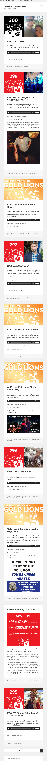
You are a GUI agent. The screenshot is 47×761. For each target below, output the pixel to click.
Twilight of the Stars (11, 298)
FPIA (12, 743)
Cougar (30, 496)
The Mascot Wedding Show (15, 6)
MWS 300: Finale (15, 41)
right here (36, 280)
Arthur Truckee (16, 724)
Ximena (35, 173)
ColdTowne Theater (33, 680)
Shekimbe (11, 234)
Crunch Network (35, 297)
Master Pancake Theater (13, 664)
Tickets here (34, 667)
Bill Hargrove (30, 356)
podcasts (26, 66)
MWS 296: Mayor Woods (19, 471)
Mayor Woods (13, 497)
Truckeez (20, 743)
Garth (33, 233)
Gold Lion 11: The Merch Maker (23, 329)
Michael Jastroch (30, 173)
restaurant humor (15, 723)
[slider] (37, 52)
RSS (21, 59)
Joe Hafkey (19, 173)
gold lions (25, 233)
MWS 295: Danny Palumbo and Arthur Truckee (22, 714)
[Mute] (35, 52)
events (24, 680)
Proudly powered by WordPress (13, 758)
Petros (14, 743)
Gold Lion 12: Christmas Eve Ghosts (21, 205)
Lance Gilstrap (24, 173)
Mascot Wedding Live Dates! (21, 609)
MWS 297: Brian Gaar (18, 265)
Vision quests (17, 298)
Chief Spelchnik (31, 598)
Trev (17, 743)
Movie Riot (19, 656)
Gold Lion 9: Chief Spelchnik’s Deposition (22, 530)
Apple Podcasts (15, 59)
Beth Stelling (25, 395)
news (27, 680)
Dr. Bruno (33, 496)
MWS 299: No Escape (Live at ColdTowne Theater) (21, 98)
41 (28, 751)
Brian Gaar (21, 270)
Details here (10, 659)
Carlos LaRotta (14, 173)
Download (24, 56)
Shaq (8, 234)
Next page (41, 750)
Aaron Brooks (32, 172)
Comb (30, 233)
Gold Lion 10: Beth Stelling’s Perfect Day (21, 388)
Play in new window (16, 56)
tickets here (16, 659)
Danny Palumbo (30, 720)
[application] (23, 52)
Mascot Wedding (19, 66)
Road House (23, 682)
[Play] (8, 52)
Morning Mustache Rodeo (21, 497)
